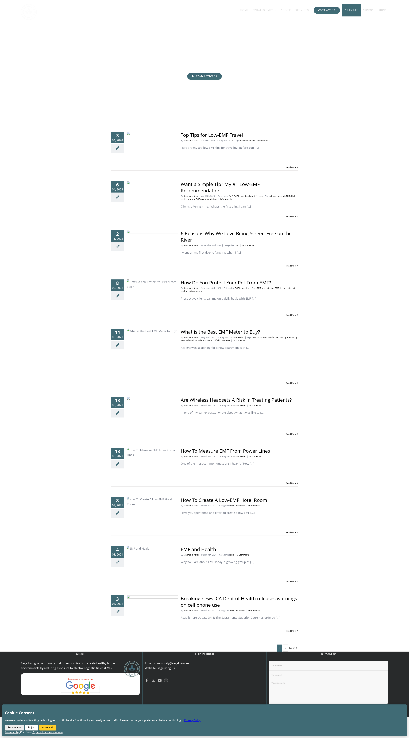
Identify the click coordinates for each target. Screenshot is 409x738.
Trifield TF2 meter (221, 340)
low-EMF (244, 140)
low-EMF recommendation (204, 199)
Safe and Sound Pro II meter (199, 340)
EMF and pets (263, 288)
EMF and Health (152, 562)
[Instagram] (166, 680)
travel (252, 140)
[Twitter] (153, 680)
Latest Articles (255, 196)
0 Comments (264, 140)
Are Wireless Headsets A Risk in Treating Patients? (152, 413)
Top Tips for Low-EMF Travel (152, 148)
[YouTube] (160, 680)
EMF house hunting (277, 337)
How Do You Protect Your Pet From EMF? (152, 295)
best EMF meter (259, 337)
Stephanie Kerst (191, 140)
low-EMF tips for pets (281, 288)
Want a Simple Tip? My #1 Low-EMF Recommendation (152, 197)
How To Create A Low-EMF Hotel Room (152, 513)
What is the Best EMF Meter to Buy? (152, 354)
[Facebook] (147, 680)
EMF (230, 140)
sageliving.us (166, 668)
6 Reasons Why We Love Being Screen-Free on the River (152, 246)
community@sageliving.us (171, 663)
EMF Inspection (241, 196)
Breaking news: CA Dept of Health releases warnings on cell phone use (152, 611)
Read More (291, 167)
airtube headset (277, 196)
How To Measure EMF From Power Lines (152, 463)
